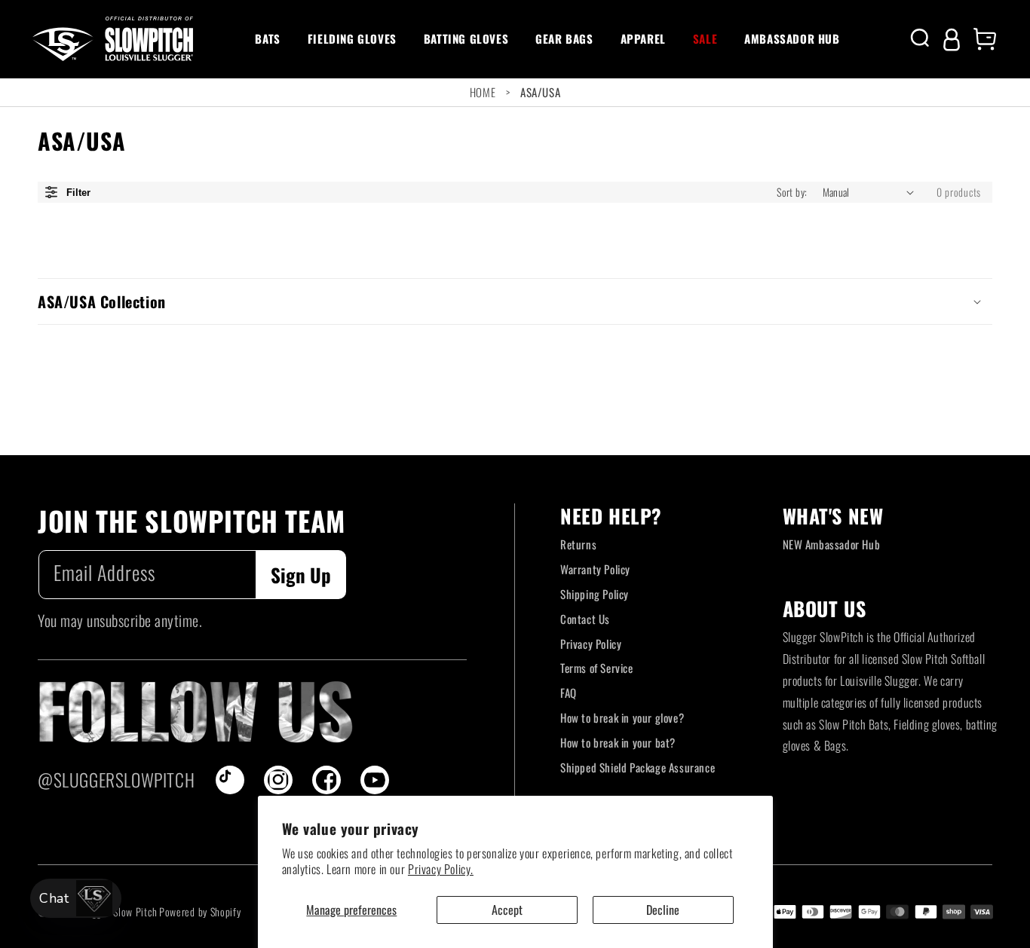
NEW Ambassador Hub (832, 544)
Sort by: (792, 192)
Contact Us (585, 618)
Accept (507, 910)
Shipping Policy (594, 594)
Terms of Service (596, 667)
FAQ (568, 692)
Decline (662, 910)
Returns (578, 544)
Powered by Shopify (200, 911)
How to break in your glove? (622, 717)
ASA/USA (540, 92)
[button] (267, 39)
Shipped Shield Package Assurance (637, 767)
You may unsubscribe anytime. (120, 620)
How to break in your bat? (618, 742)
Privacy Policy (590, 643)
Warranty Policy (595, 569)
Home (482, 92)
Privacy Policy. (441, 869)
